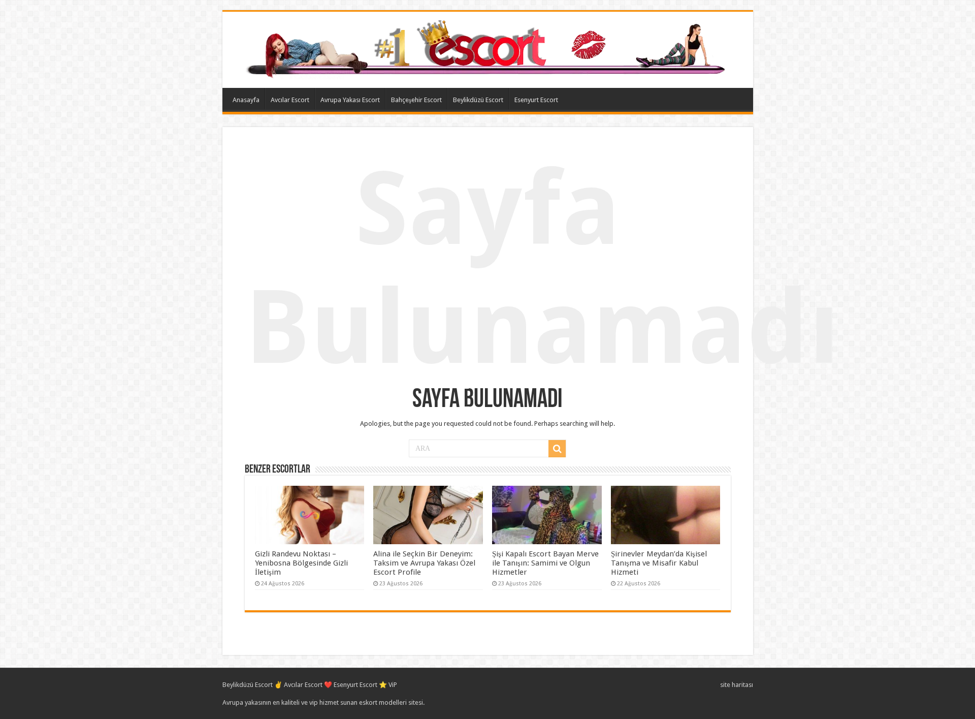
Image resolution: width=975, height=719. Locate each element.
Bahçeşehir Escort (416, 100)
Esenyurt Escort (536, 100)
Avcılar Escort (290, 100)
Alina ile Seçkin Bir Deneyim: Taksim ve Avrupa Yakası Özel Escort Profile (424, 563)
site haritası (736, 685)
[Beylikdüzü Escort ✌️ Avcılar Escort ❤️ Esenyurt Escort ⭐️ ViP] (488, 48)
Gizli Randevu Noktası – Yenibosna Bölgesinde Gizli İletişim (301, 563)
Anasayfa (246, 100)
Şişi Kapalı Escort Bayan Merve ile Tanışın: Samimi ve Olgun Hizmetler (545, 563)
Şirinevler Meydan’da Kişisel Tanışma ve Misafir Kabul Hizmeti (659, 563)
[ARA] (557, 448)
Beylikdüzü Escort (478, 100)
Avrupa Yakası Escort (350, 100)
